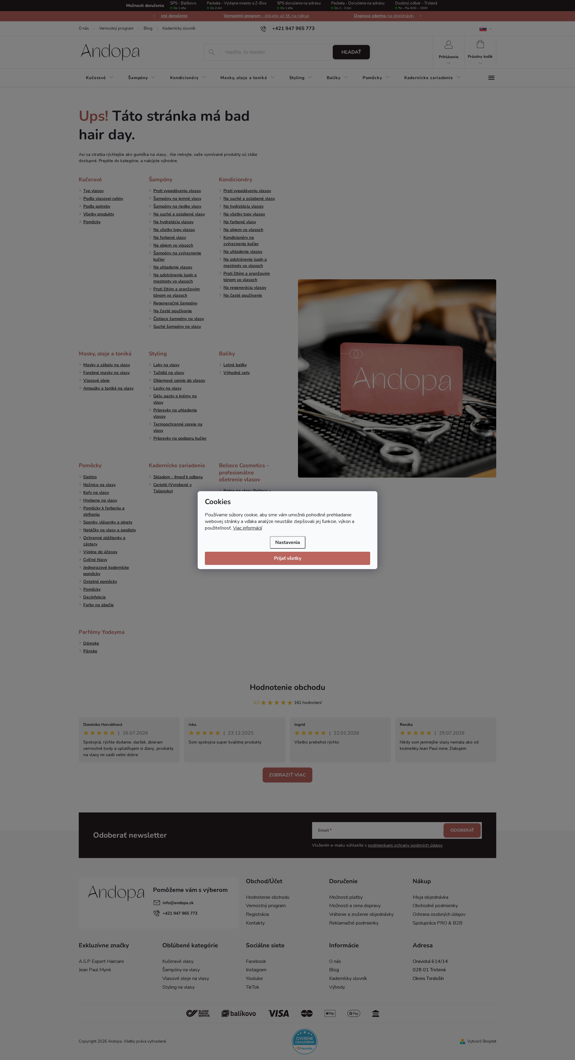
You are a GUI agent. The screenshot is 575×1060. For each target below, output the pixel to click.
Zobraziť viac (287, 775)
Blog (148, 28)
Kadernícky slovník (179, 28)
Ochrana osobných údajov (439, 914)
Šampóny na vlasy (181, 969)
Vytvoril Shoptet (481, 1041)
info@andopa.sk (178, 903)
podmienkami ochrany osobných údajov (405, 845)
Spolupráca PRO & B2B (437, 923)
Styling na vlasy (178, 987)
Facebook (256, 961)
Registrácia (257, 914)
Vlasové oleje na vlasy (185, 978)
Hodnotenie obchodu (287, 687)
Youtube (254, 978)
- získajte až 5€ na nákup (224, 16)
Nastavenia (287, 542)
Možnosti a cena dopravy (355, 905)
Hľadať (351, 52)
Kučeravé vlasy (177, 961)
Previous (154, 16)
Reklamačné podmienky (354, 923)
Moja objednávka (430, 897)
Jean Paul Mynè (95, 969)
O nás (84, 28)
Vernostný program (116, 28)
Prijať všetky (287, 558)
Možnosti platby (346, 897)
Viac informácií (247, 528)
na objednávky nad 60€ (351, 16)
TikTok (252, 987)
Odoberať (462, 830)
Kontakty (255, 923)
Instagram (256, 969)
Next (421, 16)
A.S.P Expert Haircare (101, 961)
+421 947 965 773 (180, 913)
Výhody (337, 987)
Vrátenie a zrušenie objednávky (361, 914)
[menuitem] (100, 78)
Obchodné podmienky (435, 905)
